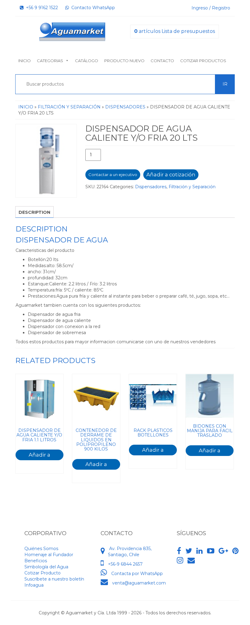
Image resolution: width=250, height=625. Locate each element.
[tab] (34, 212)
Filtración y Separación (69, 107)
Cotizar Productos (203, 60)
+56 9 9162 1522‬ (40, 7)
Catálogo (86, 60)
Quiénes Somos (41, 548)
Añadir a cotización (170, 174)
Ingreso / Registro (210, 8)
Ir (225, 84)
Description (34, 212)
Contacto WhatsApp (92, 7)
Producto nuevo (124, 60)
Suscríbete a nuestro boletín (54, 579)
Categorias (50, 60)
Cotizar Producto (42, 573)
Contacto (162, 60)
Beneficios (35, 560)
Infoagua (34, 585)
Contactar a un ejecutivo (112, 174)
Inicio (24, 60)
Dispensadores (125, 107)
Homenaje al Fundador (48, 554)
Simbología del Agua (46, 567)
